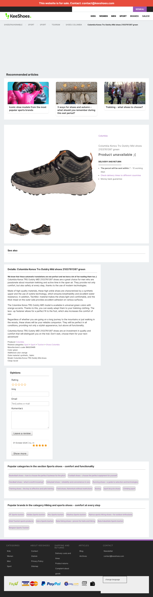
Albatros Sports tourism (76, 514)
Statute (34, 556)
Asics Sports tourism (44, 521)
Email (14, 399)
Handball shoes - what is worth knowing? (26, 482)
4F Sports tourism (16, 514)
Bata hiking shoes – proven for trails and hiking (75, 521)
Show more (19, 453)
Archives (83, 556)
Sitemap (34, 566)
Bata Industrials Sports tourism (110, 521)
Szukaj (140, 9)
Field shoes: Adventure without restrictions (74, 488)
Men (9, 561)
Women (10, 556)
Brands (134, 16)
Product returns (61, 563)
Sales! (146, 16)
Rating (15, 380)
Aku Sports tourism (56, 514)
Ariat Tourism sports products (21, 521)
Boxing (98, 488)
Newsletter (108, 551)
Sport (9, 566)
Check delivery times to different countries (121, 175)
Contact (34, 551)
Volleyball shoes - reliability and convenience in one (68, 482)
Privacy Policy (37, 561)
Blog (81, 551)
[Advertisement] (76, 50)
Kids (9, 551)
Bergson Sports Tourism (19, 527)
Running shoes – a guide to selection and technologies (115, 482)
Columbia (103, 135)
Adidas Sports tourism (36, 514)
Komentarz (17, 408)
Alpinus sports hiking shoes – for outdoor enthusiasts (110, 514)
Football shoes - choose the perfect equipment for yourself (92, 475)
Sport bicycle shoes (112, 488)
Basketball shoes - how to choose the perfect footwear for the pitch (37, 475)
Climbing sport (129, 488)
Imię (14, 389)
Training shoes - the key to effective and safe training (31, 488)
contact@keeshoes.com (98, 3)
